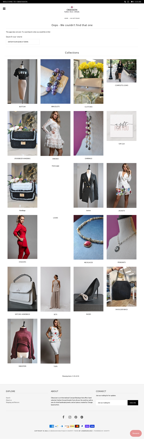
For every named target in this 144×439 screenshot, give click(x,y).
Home (66, 18)
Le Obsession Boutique (57, 431)
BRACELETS (55, 106)
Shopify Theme (73, 431)
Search (8, 398)
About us (9, 400)
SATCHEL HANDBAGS (22, 314)
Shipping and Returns (12, 402)
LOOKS (55, 218)
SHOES (88, 314)
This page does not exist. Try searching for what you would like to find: (28, 32)
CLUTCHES (88, 107)
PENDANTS (122, 262)
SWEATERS (22, 366)
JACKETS (121, 211)
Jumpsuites (22, 262)
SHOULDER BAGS (122, 309)
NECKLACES (88, 262)
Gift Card (122, 144)
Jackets (88, 210)
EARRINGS (88, 158)
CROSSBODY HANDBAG (22, 158)
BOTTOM (22, 107)
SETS (55, 314)
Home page (55, 166)
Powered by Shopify (102, 431)
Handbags (22, 210)
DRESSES (55, 159)
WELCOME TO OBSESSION (15, 2)
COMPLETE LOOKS (121, 85)
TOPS (55, 366)
